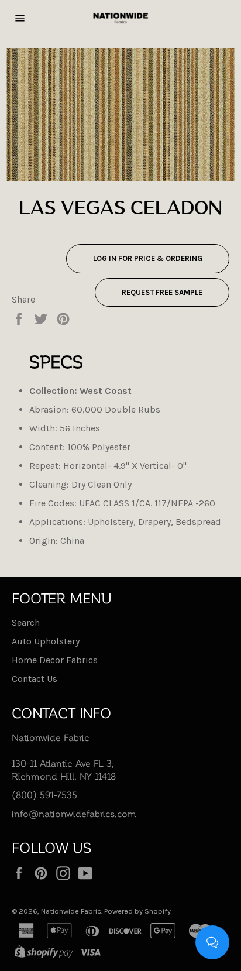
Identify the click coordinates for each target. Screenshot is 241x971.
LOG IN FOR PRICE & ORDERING (147, 258)
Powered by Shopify (137, 911)
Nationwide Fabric (71, 911)
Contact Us (34, 678)
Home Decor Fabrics (55, 659)
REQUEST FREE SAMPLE (162, 292)
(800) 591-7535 (44, 794)
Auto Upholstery (46, 641)
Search (26, 622)
